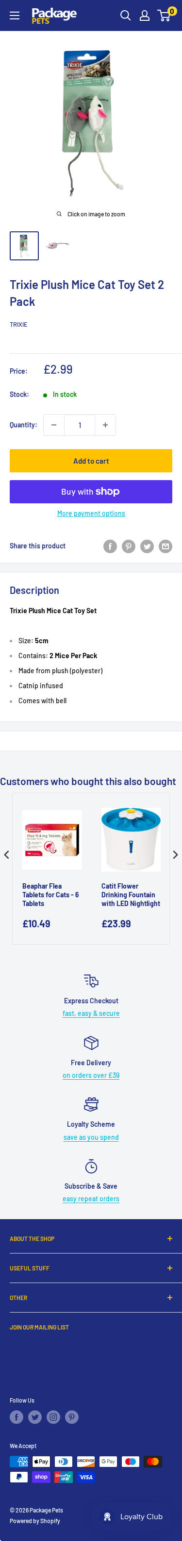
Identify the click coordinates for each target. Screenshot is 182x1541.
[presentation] (7, 854)
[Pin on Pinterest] (128, 546)
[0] (164, 15)
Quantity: (23, 425)
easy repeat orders (91, 1198)
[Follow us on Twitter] (35, 1417)
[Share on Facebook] (110, 546)
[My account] (144, 15)
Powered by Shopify (35, 1520)
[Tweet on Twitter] (147, 546)
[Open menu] (14, 15)
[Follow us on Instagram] (53, 1417)
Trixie (19, 324)
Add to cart (91, 460)
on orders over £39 (91, 1075)
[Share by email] (165, 546)
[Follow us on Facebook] (16, 1417)
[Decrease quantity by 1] (54, 425)
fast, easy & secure (91, 1013)
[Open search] (125, 15)
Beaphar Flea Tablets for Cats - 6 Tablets (50, 894)
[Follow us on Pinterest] (72, 1417)
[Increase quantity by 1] (105, 425)
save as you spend (91, 1137)
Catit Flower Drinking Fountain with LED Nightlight (130, 894)
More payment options (91, 513)
